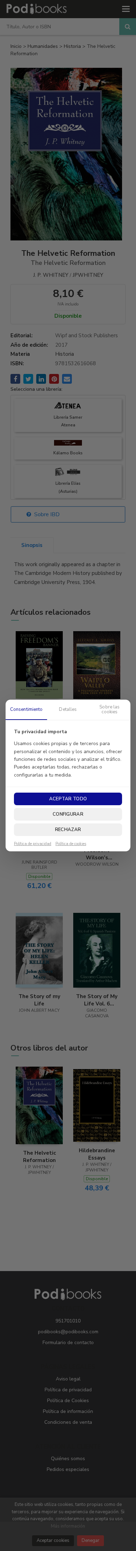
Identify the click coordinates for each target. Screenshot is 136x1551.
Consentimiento (26, 709)
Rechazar (68, 830)
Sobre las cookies (109, 709)
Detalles (68, 709)
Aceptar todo (68, 799)
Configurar (68, 814)
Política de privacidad (32, 844)
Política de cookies (70, 844)
